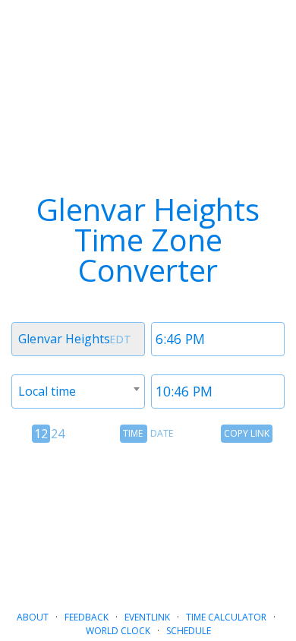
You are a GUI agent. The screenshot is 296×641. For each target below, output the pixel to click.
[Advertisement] (148, 520)
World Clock (118, 630)
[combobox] (78, 339)
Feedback (87, 617)
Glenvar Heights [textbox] (64, 338)
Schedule (188, 630)
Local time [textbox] (47, 391)
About (33, 617)
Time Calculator (226, 617)
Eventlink (147, 617)
